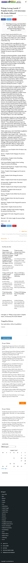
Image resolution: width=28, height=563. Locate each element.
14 (10, 461)
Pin (14, 19)
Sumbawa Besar (5, 535)
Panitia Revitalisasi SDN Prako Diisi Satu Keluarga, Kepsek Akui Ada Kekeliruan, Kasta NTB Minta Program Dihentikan (19, 284)
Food (3, 504)
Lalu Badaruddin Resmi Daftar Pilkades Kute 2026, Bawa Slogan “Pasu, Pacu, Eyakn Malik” (13, 375)
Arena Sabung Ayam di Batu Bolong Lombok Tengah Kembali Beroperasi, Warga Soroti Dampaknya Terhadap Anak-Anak (19, 262)
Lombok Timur (5, 510)
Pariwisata (4, 517)
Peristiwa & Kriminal (6, 525)
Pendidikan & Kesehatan (7, 521)
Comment (3, 326)
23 (17, 463)
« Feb (2, 468)
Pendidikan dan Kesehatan (7, 523)
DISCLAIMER (6, 545)
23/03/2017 (22, 15)
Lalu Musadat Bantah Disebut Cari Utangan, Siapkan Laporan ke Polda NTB (13, 395)
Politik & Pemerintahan (7, 527)
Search (22, 403)
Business (3, 498)
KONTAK (5, 548)
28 (10, 466)
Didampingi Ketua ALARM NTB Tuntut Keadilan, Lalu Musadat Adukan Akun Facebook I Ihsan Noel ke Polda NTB (12, 365)
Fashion (3, 502)
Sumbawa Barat (5, 533)
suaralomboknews (10, 561)
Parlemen (4, 519)
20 (6, 463)
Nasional (4, 516)
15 (14, 461)
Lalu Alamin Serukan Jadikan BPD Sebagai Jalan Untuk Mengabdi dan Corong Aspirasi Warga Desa (14, 391)
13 (6, 461)
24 (21, 463)
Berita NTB (4, 494)
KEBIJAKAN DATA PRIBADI (9, 552)
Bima (3, 496)
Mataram (4, 514)
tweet (10, 19)
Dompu (3, 500)
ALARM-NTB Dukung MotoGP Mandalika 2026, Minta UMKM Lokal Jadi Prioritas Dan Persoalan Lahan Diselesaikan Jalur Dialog (13, 380)
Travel (3, 539)
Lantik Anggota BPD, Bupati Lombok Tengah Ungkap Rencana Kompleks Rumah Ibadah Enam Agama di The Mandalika (13, 385)
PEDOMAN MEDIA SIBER (8, 550)
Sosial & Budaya (5, 529)
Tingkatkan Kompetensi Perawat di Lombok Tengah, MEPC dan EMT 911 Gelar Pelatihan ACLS (13, 347)
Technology (4, 537)
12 (3, 461)
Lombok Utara (5, 512)
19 (3, 463)
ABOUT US (5, 543)
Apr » (6, 468)
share (4, 19)
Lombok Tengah (5, 508)
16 (17, 461)
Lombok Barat (5, 506)
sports (3, 531)
